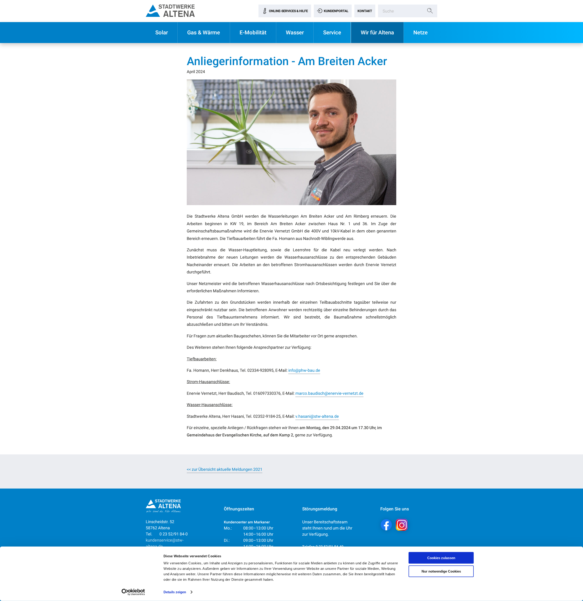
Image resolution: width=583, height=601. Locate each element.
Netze (420, 32)
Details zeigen (175, 592)
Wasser (295, 32)
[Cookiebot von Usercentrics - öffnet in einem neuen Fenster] (133, 592)
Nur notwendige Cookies (441, 571)
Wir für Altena (377, 32)
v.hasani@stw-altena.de (317, 416)
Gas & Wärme (203, 32)
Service (332, 32)
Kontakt (365, 11)
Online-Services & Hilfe (288, 11)
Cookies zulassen (441, 558)
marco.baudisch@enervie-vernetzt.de (329, 393)
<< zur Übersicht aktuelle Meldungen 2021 (224, 469)
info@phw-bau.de (304, 370)
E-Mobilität (253, 32)
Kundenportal (336, 11)
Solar (161, 32)
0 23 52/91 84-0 (167, 534)
